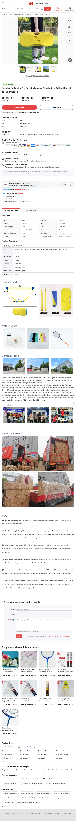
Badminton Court (37, 798)
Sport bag (5, 751)
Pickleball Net (42, 754)
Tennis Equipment (9, 779)
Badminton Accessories (63, 751)
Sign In (5, 201)
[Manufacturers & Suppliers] (38, 3)
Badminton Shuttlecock (27, 751)
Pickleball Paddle (7, 754)
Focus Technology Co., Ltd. (25, 813)
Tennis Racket (24, 758)
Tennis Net (59, 758)
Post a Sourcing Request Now (59, 636)
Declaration (58, 813)
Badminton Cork (9, 802)
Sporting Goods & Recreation (15, 14)
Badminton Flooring (53, 798)
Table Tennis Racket (62, 754)
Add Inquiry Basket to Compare (38, 76)
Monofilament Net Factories (61, 793)
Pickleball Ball (24, 754)
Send (18, 636)
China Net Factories (43, 793)
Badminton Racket (43, 751)
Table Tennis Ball (7, 758)
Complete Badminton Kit (11, 783)
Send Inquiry (19, 107)
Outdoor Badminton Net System (56, 783)
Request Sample (33, 112)
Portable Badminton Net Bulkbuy (28, 802)
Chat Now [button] (57, 107)
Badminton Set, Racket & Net (42, 14)
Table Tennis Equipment (26, 779)
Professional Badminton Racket (32, 783)
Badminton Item (8, 798)
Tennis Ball (41, 758)
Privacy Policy (67, 813)
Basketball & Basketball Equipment (47, 779)
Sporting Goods (29, 14)
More (3, 806)
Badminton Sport (23, 798)
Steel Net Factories (27, 793)
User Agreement (49, 813)
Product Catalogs (29, 747)
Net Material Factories (10, 793)
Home (3, 14)
